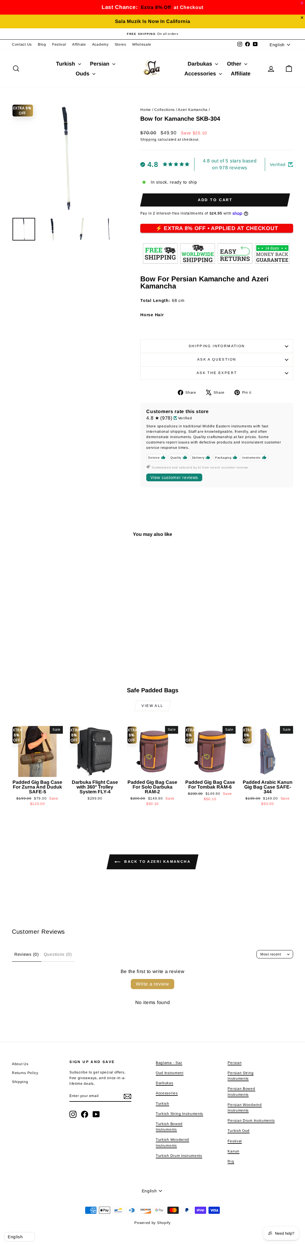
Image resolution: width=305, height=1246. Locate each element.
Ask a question (216, 359)
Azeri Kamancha (193, 110)
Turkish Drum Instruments (179, 1156)
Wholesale (141, 44)
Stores (120, 44)
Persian (100, 64)
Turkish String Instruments (179, 1114)
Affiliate (79, 44)
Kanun (233, 1151)
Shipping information (217, 346)
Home (145, 110)
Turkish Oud (239, 1131)
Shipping (148, 139)
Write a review (152, 983)
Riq (231, 1161)
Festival (59, 44)
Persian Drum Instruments (251, 1120)
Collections (164, 110)
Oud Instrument (169, 1073)
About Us (20, 1064)
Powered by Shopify (152, 1223)
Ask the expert (217, 373)
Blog (42, 44)
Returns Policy (25, 1073)
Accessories (200, 74)
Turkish (66, 64)
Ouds (83, 74)
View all (152, 706)
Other (235, 64)
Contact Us (22, 44)
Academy (100, 44)
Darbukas (201, 64)
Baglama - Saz (169, 1063)
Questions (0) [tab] (58, 954)
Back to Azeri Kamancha (157, 861)
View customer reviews (174, 477)
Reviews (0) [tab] (26, 954)
